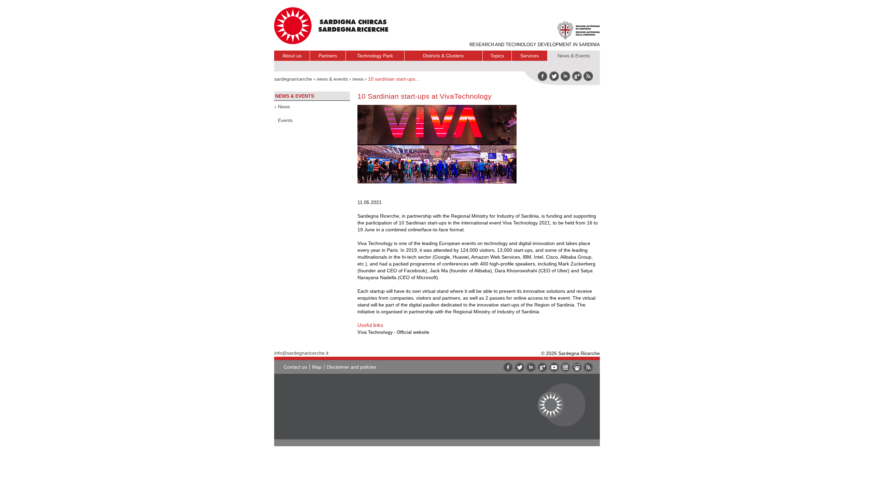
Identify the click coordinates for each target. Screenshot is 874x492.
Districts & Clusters (443, 55)
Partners (328, 55)
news (358, 79)
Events (285, 120)
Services (529, 55)
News (284, 106)
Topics (497, 55)
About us (291, 55)
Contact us (295, 367)
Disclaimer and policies (351, 367)
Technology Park (375, 55)
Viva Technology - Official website (393, 332)
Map (317, 367)
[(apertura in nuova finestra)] (577, 76)
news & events (332, 79)
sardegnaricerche (293, 79)
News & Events (574, 55)
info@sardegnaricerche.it (301, 353)
